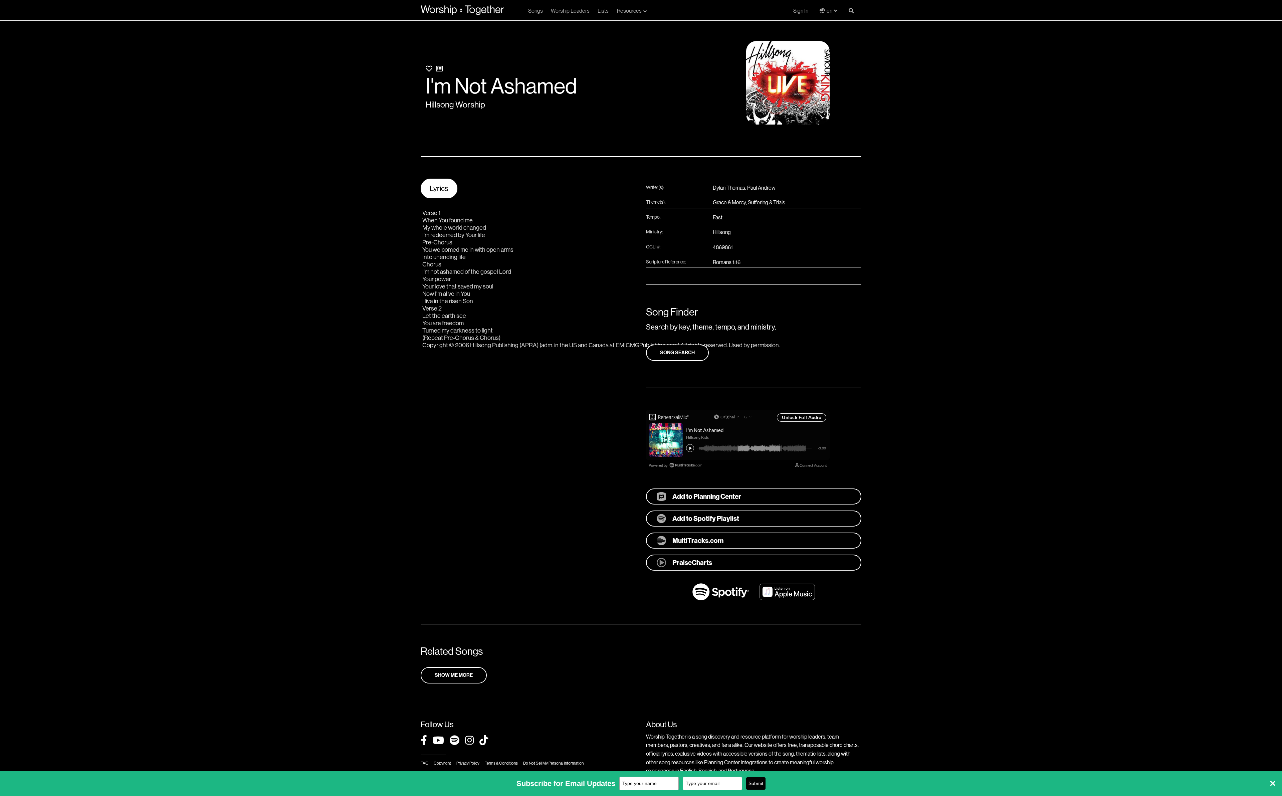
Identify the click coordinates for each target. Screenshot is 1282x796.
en (829, 11)
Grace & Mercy (729, 202)
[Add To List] (439, 69)
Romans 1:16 (726, 262)
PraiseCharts (692, 563)
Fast (717, 217)
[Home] (462, 10)
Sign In (800, 11)
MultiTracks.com (697, 541)
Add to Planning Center (706, 496)
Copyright (442, 763)
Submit (756, 783)
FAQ (424, 763)
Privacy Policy (467, 763)
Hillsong (722, 232)
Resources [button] (629, 11)
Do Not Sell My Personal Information (553, 763)
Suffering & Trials (766, 202)
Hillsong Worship (455, 105)
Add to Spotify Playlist (705, 519)
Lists (603, 11)
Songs (535, 11)
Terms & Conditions (501, 763)
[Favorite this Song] (429, 69)
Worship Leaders (570, 11)
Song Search (677, 353)
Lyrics (439, 188)
